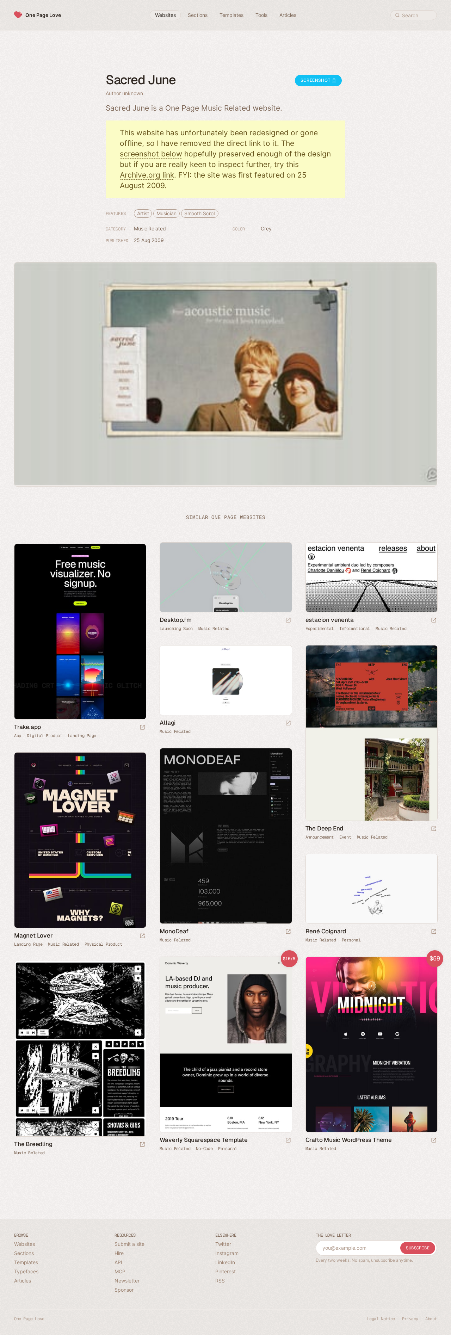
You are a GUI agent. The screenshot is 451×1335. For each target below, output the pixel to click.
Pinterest (225, 1271)
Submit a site (129, 1244)
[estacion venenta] (371, 577)
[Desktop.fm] (225, 577)
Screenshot (316, 80)
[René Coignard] (371, 889)
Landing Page (82, 736)
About (431, 1319)
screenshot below (151, 153)
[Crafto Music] (371, 1045)
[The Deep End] (371, 733)
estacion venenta (329, 620)
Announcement (319, 837)
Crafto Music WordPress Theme (348, 1140)
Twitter (223, 1244)
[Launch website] (288, 620)
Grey (266, 228)
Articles (22, 1281)
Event (345, 837)
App (17, 736)
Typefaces (26, 1271)
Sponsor (124, 1290)
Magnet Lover (33, 935)
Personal (351, 940)
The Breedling (33, 1144)
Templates (26, 1262)
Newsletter (127, 1281)
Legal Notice (381, 1319)
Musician (166, 213)
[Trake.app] (80, 632)
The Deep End (324, 828)
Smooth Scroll (200, 213)
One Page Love (43, 15)
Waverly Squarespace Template (203, 1140)
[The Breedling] (80, 1049)
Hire (119, 1253)
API (118, 1262)
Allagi (167, 723)
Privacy (410, 1319)
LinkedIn (225, 1262)
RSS (220, 1281)
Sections (24, 1253)
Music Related (150, 228)
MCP (120, 1271)
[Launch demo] (288, 1140)
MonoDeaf (174, 931)
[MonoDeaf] (225, 836)
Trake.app (27, 727)
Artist (143, 213)
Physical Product (103, 944)
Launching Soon (176, 628)
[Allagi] (225, 680)
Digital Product (44, 736)
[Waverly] (225, 1045)
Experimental (319, 628)
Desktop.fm (175, 620)
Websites (24, 1244)
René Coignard (325, 931)
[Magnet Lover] (80, 840)
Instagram (227, 1253)
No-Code (204, 1149)
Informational (354, 628)
